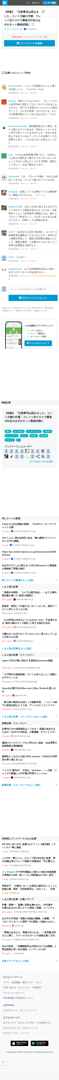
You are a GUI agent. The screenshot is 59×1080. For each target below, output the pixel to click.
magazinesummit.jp (21, 865)
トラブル (9, 440)
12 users (6, 763)
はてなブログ (9, 1022)
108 (33, 118)
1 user (5, 545)
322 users (7, 912)
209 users (7, 613)
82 (33, 147)
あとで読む (18, 431)
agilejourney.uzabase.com (27, 939)
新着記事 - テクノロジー (14, 723)
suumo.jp (19, 925)
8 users (6, 749)
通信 (8, 431)
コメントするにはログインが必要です (28, 289)
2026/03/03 (14, 93)
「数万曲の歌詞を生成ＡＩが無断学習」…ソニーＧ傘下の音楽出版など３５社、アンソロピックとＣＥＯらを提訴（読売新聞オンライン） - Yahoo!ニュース (29, 705)
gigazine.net (20, 695)
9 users (6, 777)
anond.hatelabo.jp (24, 641)
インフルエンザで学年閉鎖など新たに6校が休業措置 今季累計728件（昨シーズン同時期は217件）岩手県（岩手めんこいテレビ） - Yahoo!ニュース (30, 875)
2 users (6, 531)
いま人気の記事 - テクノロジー (18, 655)
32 (33, 224)
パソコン (42, 195)
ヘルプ (38, 982)
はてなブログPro (26, 1022)
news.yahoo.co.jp (23, 709)
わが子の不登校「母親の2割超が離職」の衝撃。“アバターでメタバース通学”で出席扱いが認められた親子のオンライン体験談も (29, 921)
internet (44, 436)
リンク (25, 93)
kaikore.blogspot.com (26, 627)
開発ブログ (27, 982)
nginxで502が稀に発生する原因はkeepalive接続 (27, 660)
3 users (6, 558)
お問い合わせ (9, 987)
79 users (6, 709)
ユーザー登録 (50, 3)
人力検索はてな (43, 1022)
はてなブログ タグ (12, 1028)
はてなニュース (30, 1028)
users (18, 36)
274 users (7, 627)
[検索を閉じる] (28, 3)
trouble (41, 89)
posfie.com (21, 613)
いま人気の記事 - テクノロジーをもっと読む (25, 716)
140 (33, 93)
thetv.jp (15, 893)
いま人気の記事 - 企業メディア (18, 899)
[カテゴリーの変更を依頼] (21, 29)
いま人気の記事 (10, 586)
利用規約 (37, 987)
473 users (7, 599)
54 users (6, 953)
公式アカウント (10, 1010)
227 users (7, 641)
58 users (6, 925)
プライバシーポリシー (14, 993)
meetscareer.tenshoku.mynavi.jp (31, 912)
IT (18, 440)
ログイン (36, 3)
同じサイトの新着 (11, 518)
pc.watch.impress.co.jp (38, 29)
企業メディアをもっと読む (16, 961)
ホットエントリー (28, 1010)
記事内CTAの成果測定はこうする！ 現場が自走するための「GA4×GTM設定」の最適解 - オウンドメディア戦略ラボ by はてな (29, 732)
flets (54, 114)
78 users (6, 681)
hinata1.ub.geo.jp (20, 851)
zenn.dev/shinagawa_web (28, 667)
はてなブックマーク (12, 977)
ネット (24, 436)
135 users (7, 667)
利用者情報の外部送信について (18, 998)
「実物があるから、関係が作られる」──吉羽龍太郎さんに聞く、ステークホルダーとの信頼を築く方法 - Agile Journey (29, 935)
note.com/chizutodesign (26, 681)
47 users (6, 939)
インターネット (33, 431)
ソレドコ (24, 1033)
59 (33, 168)
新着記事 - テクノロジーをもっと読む (21, 785)
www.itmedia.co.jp (24, 599)
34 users (6, 695)
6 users (6, 572)
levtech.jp (19, 953)
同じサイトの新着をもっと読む (18, 580)
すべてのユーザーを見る (41, 461)
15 (33, 261)
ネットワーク (11, 436)
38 (33, 184)
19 (33, 249)
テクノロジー (13, 29)
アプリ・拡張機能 (11, 982)
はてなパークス (10, 1033)
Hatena (31, 1052)
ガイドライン (24, 987)
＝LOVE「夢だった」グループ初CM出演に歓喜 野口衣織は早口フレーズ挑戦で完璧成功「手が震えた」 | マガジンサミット (29, 861)
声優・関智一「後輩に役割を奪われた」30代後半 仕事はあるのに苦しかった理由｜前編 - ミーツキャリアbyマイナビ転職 (29, 908)
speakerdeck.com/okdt (25, 763)
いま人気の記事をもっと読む (17, 648)
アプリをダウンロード (39, 343)
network (32, 89)
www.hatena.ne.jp (21, 736)
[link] (6, 451)
